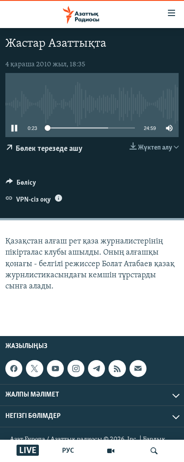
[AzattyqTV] (110, 451)
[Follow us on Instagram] (75, 368)
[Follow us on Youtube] (55, 368)
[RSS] (117, 368)
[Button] (21, 184)
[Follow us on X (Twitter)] (34, 368)
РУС (68, 450)
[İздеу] (154, 451)
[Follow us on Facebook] (13, 368)
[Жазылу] (138, 368)
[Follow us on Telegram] (96, 368)
